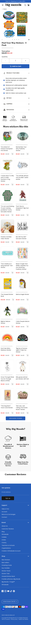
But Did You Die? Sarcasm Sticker (21, 238)
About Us (5, 526)
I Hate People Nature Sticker (22, 322)
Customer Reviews (8, 529)
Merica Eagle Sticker (22, 294)
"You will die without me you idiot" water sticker (22, 177)
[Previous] (2, 39)
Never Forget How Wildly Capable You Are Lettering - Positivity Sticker (22, 266)
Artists (4, 540)
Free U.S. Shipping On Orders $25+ (15, 1)
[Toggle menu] (2, 5)
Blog (3, 532)
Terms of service (6, 619)
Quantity (5, 57)
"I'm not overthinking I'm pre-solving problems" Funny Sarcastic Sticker (7, 209)
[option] (15, 1)
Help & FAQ (5, 509)
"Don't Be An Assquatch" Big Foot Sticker (22, 208)
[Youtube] (8, 591)
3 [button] (16, 39)
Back (5, 9)
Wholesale (5, 534)
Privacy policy (14, 619)
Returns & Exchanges (8, 514)
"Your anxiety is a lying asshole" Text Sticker (7, 265)
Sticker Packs (6, 571)
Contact (4, 517)
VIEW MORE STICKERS (15, 418)
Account (4, 512)
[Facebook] (3, 591)
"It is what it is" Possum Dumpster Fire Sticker (7, 149)
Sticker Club (6, 573)
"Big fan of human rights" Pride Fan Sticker (21, 350)
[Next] (29, 39)
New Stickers (6, 560)
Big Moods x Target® (8, 582)
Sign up (7, 498)
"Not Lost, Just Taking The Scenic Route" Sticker (22, 407)
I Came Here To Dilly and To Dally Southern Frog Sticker (7, 178)
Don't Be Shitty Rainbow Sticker (6, 349)
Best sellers (5, 562)
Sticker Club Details (23, 619)
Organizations (6, 548)
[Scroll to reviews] (15, 48)
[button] (28, 5)
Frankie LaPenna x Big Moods (11, 579)
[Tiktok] (11, 591)
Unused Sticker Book (8, 576)
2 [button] (14, 39)
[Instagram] (5, 591)
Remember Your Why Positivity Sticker (21, 149)
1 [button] (12, 39)
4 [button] (18, 39)
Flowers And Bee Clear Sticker (6, 238)
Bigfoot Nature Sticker (5, 322)
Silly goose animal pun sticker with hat (22, 378)
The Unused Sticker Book (7, 295)
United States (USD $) (9, 601)
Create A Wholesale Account (11, 551)
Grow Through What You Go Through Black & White (7, 379)
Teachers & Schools (8, 545)
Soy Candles (6, 568)
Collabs (4, 537)
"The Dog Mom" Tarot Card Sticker (7, 407)
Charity (4, 543)
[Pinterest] (14, 591)
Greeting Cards (7, 565)
